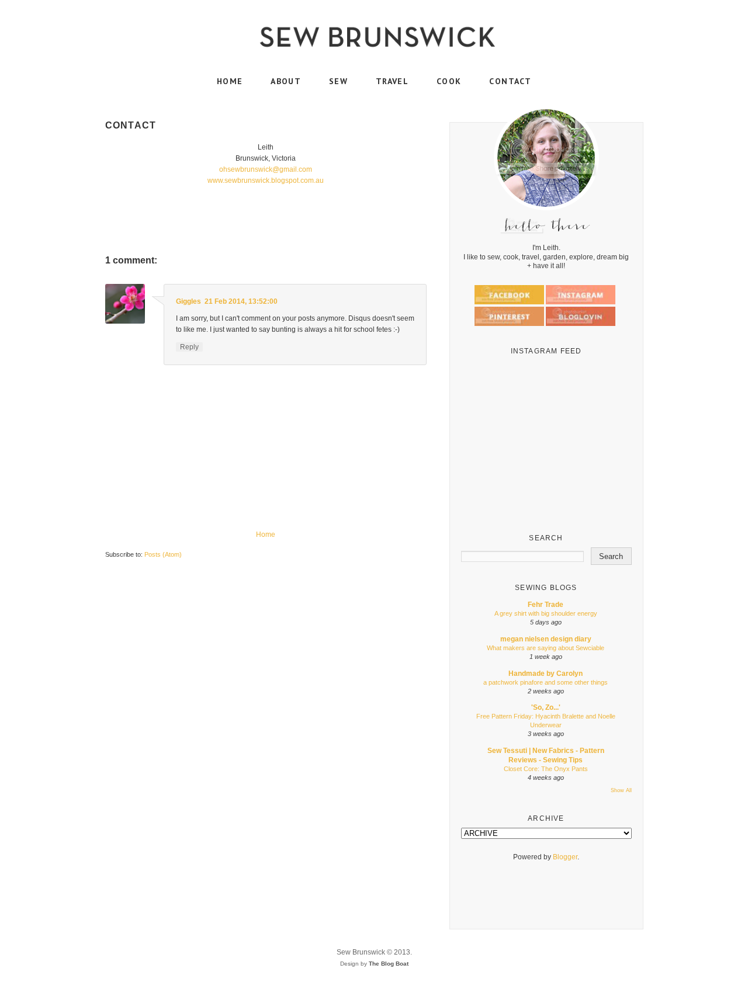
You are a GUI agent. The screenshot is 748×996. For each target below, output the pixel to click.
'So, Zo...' (545, 707)
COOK (449, 81)
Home (265, 534)
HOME (230, 81)
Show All (621, 790)
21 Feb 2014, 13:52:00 (241, 301)
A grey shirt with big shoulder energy (545, 613)
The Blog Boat (388, 963)
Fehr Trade (545, 605)
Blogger (565, 857)
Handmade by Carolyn (545, 673)
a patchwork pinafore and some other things (545, 682)
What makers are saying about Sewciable (545, 647)
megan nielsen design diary (545, 639)
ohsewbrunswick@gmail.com (265, 169)
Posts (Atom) (163, 554)
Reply (189, 347)
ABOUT (286, 81)
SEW (338, 81)
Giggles (188, 301)
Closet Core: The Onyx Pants (546, 768)
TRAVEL (392, 81)
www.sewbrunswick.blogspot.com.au (265, 180)
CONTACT (510, 81)
